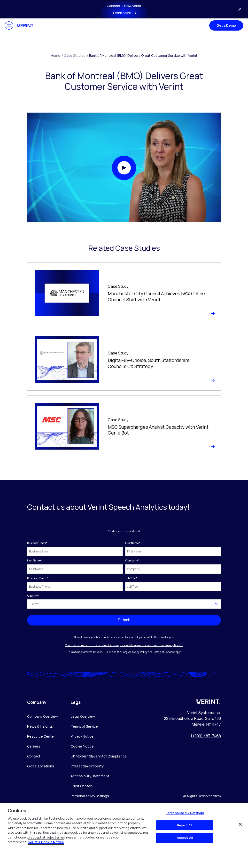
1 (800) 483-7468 (206, 736)
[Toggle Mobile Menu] (9, 25)
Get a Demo (226, 25)
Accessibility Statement (90, 776)
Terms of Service (163, 652)
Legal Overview (83, 716)
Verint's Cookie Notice (46, 842)
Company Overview (42, 716)
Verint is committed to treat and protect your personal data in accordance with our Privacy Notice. (124, 645)
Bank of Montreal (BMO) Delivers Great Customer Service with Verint (143, 55)
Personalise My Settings (90, 796)
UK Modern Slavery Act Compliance (99, 756)
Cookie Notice (82, 746)
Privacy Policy (138, 652)
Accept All (185, 837)
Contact (33, 756)
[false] (240, 824)
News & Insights (40, 726)
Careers (33, 746)
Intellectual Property (87, 766)
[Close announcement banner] (239, 9)
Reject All (184, 825)
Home (57, 55)
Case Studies (76, 55)
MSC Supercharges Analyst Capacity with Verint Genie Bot (158, 430)
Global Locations (40, 766)
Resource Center (41, 736)
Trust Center (81, 786)
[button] (124, 168)
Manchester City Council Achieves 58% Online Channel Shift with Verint (156, 296)
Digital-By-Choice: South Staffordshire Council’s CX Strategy (149, 363)
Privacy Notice (82, 736)
